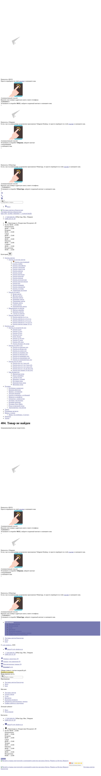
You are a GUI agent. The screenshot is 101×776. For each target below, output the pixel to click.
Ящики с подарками (15, 391)
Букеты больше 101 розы (21, 344)
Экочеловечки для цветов (17, 407)
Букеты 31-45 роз (18, 338)
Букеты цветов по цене (16, 315)
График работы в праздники (18, 635)
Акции (7, 418)
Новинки (8, 416)
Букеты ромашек (18, 285)
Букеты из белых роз (20, 349)
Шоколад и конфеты (15, 397)
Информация (9, 622)
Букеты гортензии (19, 267)
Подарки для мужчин (16, 400)
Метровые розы (18, 384)
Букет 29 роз (17, 336)
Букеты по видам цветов (17, 260)
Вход (7, 207)
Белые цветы (17, 294)
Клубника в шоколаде (16, 388)
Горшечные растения (20, 290)
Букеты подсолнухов (20, 280)
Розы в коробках (18, 376)
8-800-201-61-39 (10, 219)
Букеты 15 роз (17, 331)
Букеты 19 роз (17, 333)
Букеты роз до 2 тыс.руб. (21, 363)
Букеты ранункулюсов (20, 281)
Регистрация (9, 712)
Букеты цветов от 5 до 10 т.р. (22, 322)
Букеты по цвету (14, 292)
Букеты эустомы (18, 289)
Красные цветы (18, 297)
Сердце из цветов (18, 313)
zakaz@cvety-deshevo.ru (14, 649)
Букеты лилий (17, 273)
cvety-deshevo (6, 645)
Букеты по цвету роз (15, 345)
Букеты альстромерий (22, 262)
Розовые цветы (18, 303)
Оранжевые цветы (19, 301)
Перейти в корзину (7, 672)
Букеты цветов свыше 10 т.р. (22, 324)
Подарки (8, 386)
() (10, 659)
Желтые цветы (17, 296)
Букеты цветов (10, 258)
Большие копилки (15, 402)
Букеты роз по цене (15, 361)
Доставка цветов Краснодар (14, 638)
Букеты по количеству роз (17, 328)
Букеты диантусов (19, 269)
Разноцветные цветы (20, 306)
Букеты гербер (17, 264)
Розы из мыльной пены (16, 406)
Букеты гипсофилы (19, 265)
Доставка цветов (14, 624)
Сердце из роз (17, 377)
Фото (6, 640)
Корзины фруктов (15, 390)
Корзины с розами (19, 379)
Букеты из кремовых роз (21, 356)
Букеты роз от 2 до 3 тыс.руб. (22, 365)
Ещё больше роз (14, 372)
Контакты (12, 629)
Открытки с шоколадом (17, 399)
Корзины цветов (18, 312)
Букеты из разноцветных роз (22, 360)
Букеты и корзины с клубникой (19, 395)
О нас (11, 627)
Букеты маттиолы (19, 274)
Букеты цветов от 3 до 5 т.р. (22, 320)
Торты (7, 409)
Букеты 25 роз (17, 335)
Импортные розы (18, 374)
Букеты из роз (9, 326)
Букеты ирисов (18, 271)
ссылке (21, 81)
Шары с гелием (10, 413)
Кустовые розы (18, 381)
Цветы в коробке (18, 310)
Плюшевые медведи (11, 411)
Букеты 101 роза (18, 342)
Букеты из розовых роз (20, 352)
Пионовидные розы (19, 383)
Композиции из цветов (16, 308)
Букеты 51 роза (18, 340)
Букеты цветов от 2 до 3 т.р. (22, 319)
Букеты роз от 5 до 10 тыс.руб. (23, 368)
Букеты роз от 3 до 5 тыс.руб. (22, 367)
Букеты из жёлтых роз (20, 354)
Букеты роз (16, 283)
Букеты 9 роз (17, 329)
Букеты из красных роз (20, 347)
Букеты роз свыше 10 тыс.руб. (23, 370)
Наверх (3, 759)
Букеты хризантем (19, 287)
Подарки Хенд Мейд (16, 404)
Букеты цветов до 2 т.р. (20, 317)
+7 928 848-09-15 (10, 217)
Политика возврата (15, 631)
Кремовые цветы (18, 299)
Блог (6, 641)
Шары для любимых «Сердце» (19, 415)
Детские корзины (14, 393)
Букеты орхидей (18, 276)
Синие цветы (17, 304)
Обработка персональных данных (20, 633)
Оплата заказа (13, 626)
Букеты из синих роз (20, 351)
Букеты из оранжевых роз (21, 358)
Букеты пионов (18, 278)
